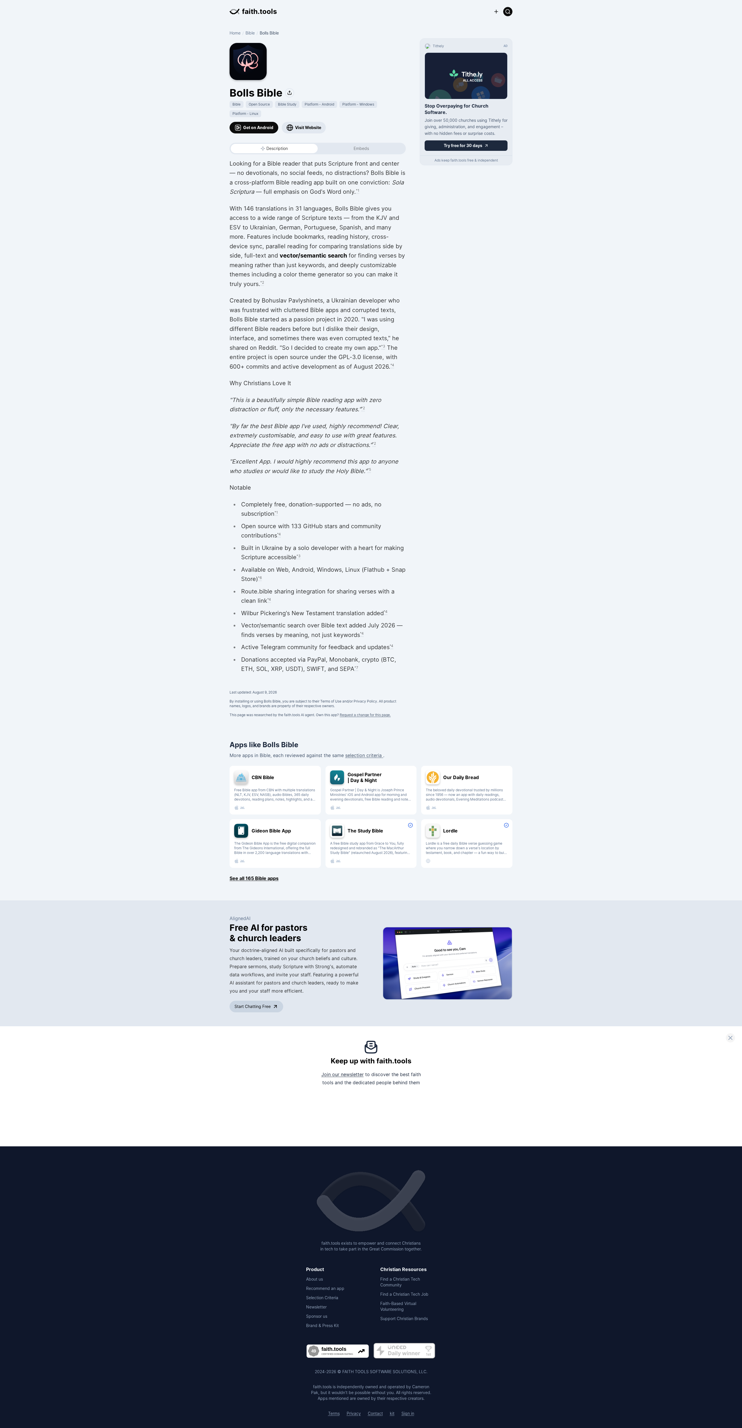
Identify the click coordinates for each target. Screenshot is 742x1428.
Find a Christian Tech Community (400, 1282)
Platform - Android (319, 104)
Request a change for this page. (365, 715)
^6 (260, 577)
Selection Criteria (322, 1297)
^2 (262, 282)
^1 (357, 190)
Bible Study (287, 104)
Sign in (407, 1413)
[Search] (507, 11)
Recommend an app (325, 1288)
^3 (383, 346)
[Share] (289, 92)
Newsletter (316, 1306)
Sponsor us (316, 1316)
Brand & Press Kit (322, 1325)
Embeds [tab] (361, 148)
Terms (334, 1413)
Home (235, 32)
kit (392, 1413)
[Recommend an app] (496, 11)
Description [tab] (277, 148)
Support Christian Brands (404, 1318)
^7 (356, 667)
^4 (392, 365)
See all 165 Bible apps (254, 878)
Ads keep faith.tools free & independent (466, 160)
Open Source (259, 104)
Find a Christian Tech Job (404, 1294)
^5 (369, 469)
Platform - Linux (245, 113)
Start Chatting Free (252, 1006)
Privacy (354, 1413)
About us (314, 1279)
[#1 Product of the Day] (404, 1351)
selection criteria (364, 755)
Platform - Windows (358, 104)
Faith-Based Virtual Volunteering (398, 1306)
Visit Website (308, 127)
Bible (250, 32)
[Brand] (371, 1201)
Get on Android (258, 127)
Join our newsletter (342, 1074)
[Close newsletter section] (730, 1038)
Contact (375, 1413)
